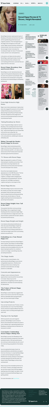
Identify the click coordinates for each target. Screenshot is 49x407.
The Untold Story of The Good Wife (43, 45)
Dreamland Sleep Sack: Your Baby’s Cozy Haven (27, 93)
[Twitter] (46, 402)
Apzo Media (16, 378)
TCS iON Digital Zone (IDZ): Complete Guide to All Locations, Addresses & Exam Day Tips (30, 56)
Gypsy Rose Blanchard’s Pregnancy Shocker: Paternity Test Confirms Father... (42, 93)
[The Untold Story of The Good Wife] (43, 41)
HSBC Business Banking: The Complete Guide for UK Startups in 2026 (30, 38)
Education (28, 51)
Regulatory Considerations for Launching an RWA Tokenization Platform (30, 74)
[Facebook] (44, 402)
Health (27, 61)
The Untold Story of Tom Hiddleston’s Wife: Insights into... (43, 68)
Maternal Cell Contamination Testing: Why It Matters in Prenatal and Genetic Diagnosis (30, 65)
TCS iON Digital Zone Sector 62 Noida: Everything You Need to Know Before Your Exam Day (30, 46)
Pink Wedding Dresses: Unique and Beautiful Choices (33, 94)
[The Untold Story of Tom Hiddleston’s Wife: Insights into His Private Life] (43, 62)
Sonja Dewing (24, 24)
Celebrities (21, 13)
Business (27, 79)
